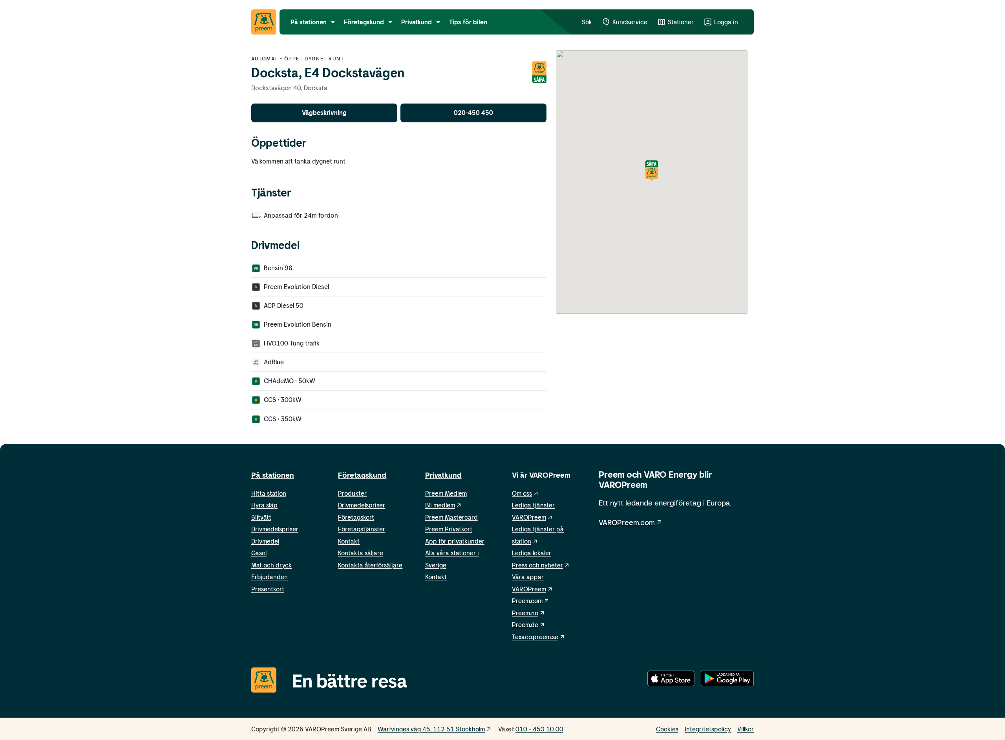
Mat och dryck (271, 565)
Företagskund (362, 474)
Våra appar (528, 576)
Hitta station (268, 493)
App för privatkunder (454, 541)
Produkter (352, 493)
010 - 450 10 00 (539, 729)
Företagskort (356, 517)
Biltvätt (261, 517)
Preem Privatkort (448, 529)
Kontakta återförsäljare (370, 565)
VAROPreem (529, 589)
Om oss (522, 493)
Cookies (667, 729)
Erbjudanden (269, 576)
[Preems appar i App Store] (670, 680)
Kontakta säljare (360, 552)
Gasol (259, 552)
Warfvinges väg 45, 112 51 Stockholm (431, 729)
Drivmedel (265, 541)
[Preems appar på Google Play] (727, 680)
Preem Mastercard (451, 517)
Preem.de (525, 624)
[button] (651, 171)
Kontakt (349, 541)
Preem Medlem (446, 493)
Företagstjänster (361, 529)
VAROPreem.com (627, 522)
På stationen (272, 474)
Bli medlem (440, 505)
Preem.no (525, 612)
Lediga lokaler (531, 552)
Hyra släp (264, 505)
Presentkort (267, 589)
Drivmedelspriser (274, 529)
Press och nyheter (537, 565)
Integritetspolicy (708, 729)
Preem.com (527, 600)
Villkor (745, 729)
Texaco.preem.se (535, 636)
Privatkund (443, 474)
